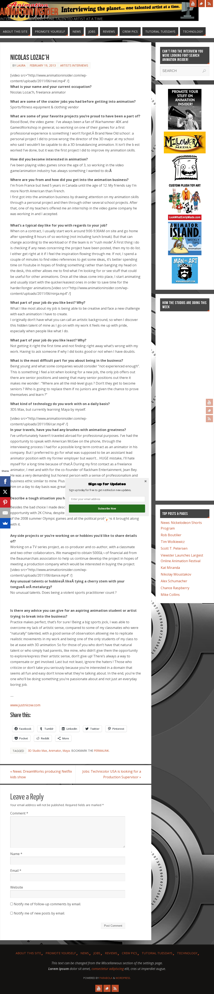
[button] (107, 484)
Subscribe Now (107, 508)
